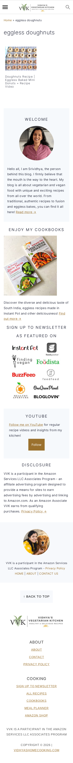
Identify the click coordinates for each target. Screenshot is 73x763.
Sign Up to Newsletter (36, 686)
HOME (20, 573)
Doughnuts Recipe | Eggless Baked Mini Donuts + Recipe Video (20, 81)
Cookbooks (37, 700)
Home (8, 20)
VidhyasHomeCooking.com (36, 750)
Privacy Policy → (34, 511)
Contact (36, 657)
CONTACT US (48, 573)
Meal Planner (36, 708)
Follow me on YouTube (26, 425)
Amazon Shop (36, 715)
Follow (37, 445)
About (36, 649)
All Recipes (36, 693)
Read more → (26, 212)
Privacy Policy (55, 568)
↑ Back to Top (36, 596)
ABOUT (31, 573)
